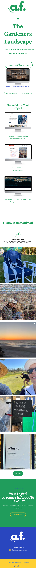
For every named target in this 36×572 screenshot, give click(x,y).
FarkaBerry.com (18, 168)
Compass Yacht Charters (18, 199)
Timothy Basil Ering (18, 136)
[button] (18, 19)
